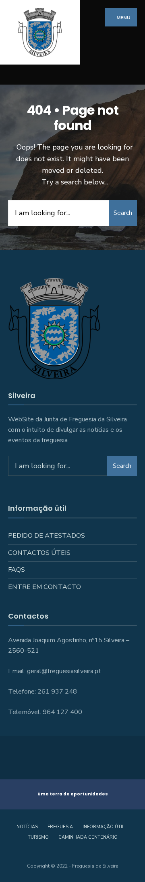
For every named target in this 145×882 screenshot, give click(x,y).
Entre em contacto (44, 587)
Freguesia (60, 827)
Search (123, 213)
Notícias (27, 827)
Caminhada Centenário (88, 837)
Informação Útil (103, 827)
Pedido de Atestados (46, 535)
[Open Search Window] (133, 75)
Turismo (38, 837)
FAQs (16, 569)
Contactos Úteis (39, 552)
